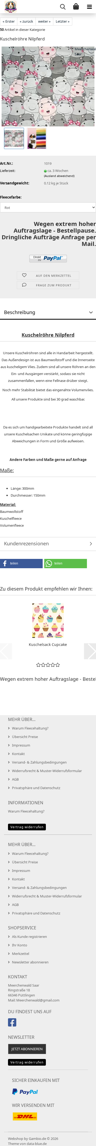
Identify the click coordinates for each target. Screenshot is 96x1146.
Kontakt (18, 753)
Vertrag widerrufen (26, 827)
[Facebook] (13, 1024)
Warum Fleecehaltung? (30, 728)
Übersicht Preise (25, 736)
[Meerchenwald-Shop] (8, 6)
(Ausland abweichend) (59, 176)
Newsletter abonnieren (30, 962)
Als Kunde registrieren (29, 936)
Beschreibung (19, 312)
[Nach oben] (81, 1138)
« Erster (9, 21)
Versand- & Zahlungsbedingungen (39, 762)
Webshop (15, 1138)
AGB (15, 779)
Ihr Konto (19, 945)
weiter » (44, 21)
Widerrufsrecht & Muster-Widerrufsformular (47, 770)
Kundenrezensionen (26, 543)
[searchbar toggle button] (62, 6)
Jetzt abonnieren (27, 1048)
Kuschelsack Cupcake (48, 644)
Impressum (21, 745)
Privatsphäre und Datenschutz (36, 787)
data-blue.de (37, 1143)
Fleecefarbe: (11, 197)
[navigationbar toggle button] (89, 6)
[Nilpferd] (48, 86)
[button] (21, 563)
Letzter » (63, 21)
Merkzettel (20, 953)
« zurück (26, 21)
